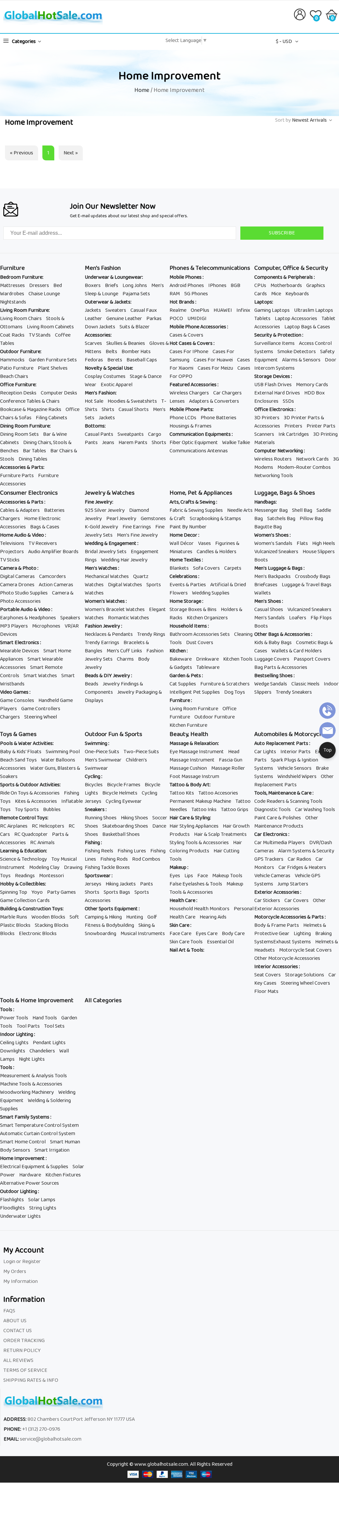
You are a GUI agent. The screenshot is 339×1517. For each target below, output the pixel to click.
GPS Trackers (268, 859)
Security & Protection (278, 335)
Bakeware (181, 659)
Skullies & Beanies (125, 343)
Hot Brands (182, 302)
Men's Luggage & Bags (279, 568)
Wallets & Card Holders (296, 651)
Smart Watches (40, 676)
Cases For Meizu (215, 368)
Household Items (189, 626)
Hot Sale (94, 401)
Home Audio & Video (22, 535)
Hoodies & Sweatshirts (132, 401)
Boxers (93, 285)
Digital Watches (125, 585)
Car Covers (296, 900)
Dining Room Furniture (25, 426)
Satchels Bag (281, 518)
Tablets (262, 318)
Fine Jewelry (98, 502)
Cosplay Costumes (105, 376)
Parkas (154, 318)
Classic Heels (305, 684)
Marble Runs (13, 917)
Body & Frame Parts (276, 925)
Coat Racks (12, 335)
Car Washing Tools (315, 809)
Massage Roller (228, 768)
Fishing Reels (99, 851)
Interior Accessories (276, 967)
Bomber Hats (136, 352)
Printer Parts (321, 426)
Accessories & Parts (21, 467)
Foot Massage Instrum (194, 776)
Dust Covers (199, 642)
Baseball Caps (141, 360)
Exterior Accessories (277, 892)
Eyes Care (207, 933)
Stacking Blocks (52, 925)
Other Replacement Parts (294, 780)
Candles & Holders (216, 552)
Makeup (178, 867)
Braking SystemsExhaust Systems (293, 937)
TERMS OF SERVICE (25, 1370)
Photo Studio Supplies (24, 593)
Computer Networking (279, 451)
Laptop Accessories (296, 318)
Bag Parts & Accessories (280, 667)
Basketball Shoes (121, 834)
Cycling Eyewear (124, 801)
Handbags (265, 502)
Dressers (39, 285)
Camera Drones (17, 585)
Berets (114, 360)
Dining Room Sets (19, 434)
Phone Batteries (218, 418)
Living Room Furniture (24, 310)
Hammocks (12, 360)
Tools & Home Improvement (36, 1000)
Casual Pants (99, 434)
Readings (25, 876)
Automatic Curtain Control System (37, 1133)
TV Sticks (10, 560)
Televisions (12, 543)
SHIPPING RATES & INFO (30, 1380)
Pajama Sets (136, 294)
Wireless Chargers (189, 393)
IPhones (217, 285)
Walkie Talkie (236, 442)
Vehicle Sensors (294, 768)
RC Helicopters (48, 826)
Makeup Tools (227, 876)
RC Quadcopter (31, 834)
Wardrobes (12, 294)
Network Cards (312, 459)
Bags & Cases (44, 527)
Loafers (297, 618)
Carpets (232, 568)
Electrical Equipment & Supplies (34, 1167)
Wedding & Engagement (111, 543)
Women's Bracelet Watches (115, 609)
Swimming (96, 743)
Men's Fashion (103, 268)
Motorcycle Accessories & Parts (289, 917)
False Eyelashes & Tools (196, 884)
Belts (111, 352)
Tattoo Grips (234, 809)
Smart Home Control (23, 1142)
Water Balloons (58, 760)
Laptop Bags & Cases (307, 327)
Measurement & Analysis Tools (33, 1076)
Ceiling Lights (14, 1043)
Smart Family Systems (25, 1117)
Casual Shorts (134, 409)
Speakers (70, 618)
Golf (152, 917)
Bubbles (52, 809)
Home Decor (184, 535)
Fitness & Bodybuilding (109, 925)
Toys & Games (18, 734)
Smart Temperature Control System (39, 1125)
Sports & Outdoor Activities (30, 785)
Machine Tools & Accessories (31, 1084)
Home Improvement (23, 1158)
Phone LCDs (183, 418)
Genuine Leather (124, 318)
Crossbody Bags (312, 576)
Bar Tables (34, 451)
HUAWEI (223, 310)
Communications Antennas (199, 451)
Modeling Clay (44, 867)
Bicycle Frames (123, 785)
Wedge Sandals (270, 684)
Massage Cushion (188, 768)
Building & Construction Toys (31, 909)
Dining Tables (33, 459)
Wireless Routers (273, 459)
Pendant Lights (49, 1043)
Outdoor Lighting (19, 1191)
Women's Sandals (273, 543)
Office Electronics (274, 409)
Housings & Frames (191, 426)
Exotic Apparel (116, 385)
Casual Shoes (268, 609)
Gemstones (153, 518)
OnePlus (200, 310)
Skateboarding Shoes (125, 826)
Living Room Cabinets (50, 327)
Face (202, 876)
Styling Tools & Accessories (199, 843)
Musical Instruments (143, 933)
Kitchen (178, 651)
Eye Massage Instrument (197, 752)
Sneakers (95, 809)
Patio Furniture (16, 368)
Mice (276, 294)
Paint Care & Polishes (277, 818)
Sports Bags (117, 892)
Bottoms (95, 426)
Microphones (46, 626)
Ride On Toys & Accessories (30, 793)
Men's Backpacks (272, 576)
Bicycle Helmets (119, 793)
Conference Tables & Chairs (30, 401)
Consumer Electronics (29, 493)
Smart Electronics (20, 642)
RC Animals (42, 843)
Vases (204, 543)
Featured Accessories (194, 385)
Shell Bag (302, 510)
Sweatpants (131, 434)
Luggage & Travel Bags (306, 585)
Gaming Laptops (272, 310)
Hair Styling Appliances (194, 826)
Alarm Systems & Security (306, 851)
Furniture (12, 268)
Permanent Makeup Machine (200, 801)
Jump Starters (292, 884)
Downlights (12, 1051)
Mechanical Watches (107, 576)
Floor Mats (266, 991)
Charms (125, 659)
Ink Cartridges (293, 434)
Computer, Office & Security (291, 268)
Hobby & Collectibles (22, 884)
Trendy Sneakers (294, 692)
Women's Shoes (272, 535)
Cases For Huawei (213, 360)
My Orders (14, 1271)
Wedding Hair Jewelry (124, 560)
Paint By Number (188, 527)
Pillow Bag (311, 518)
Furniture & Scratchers (225, 684)
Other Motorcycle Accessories (287, 958)
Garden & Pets (186, 676)
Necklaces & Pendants (109, 634)
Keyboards (297, 294)
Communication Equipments (201, 434)
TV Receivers (42, 543)
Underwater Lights (20, 1216)
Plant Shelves (53, 368)
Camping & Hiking (103, 917)
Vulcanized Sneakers (276, 552)
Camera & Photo (18, 568)
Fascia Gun (230, 760)
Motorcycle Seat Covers (305, 950)
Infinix (243, 310)
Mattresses (12, 285)
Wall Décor (182, 543)
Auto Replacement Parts (281, 743)
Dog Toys (234, 692)
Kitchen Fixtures (63, 1175)
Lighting (302, 933)
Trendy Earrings (102, 642)
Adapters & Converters (214, 401)
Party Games (61, 892)
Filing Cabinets (51, 418)
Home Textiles (186, 560)
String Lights (42, 1208)
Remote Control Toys (23, 818)
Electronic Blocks (38, 933)
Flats (302, 543)
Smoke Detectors (296, 352)
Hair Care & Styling (190, 818)
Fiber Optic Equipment (194, 442)
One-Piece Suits (102, 752)
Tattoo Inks (204, 809)
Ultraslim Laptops (313, 310)
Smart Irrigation (52, 1150)
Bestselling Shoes (274, 676)
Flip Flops (321, 618)
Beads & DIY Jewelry (108, 676)
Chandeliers (42, 1051)
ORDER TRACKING (24, 1340)
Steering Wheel (40, 717)
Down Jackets (100, 327)
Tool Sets (54, 1026)
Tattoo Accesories (218, 793)
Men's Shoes (268, 601)
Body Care (233, 933)
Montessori (51, 876)
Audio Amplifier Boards (53, 552)
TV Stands (40, 335)
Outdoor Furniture (20, 352)
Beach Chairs (14, 376)
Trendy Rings (151, 634)
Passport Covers (312, 659)
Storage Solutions (304, 975)
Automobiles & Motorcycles (290, 734)
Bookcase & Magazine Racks (30, 409)
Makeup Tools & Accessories (206, 888)
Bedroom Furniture (21, 277)
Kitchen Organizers (207, 618)
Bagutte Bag (268, 527)
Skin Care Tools (186, 942)
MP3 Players (14, 626)
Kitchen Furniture (188, 725)
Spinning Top (13, 892)
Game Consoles (17, 700)
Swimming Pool (63, 752)
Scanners (264, 434)
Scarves (93, 343)
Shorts (159, 442)
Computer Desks (59, 393)
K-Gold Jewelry (101, 527)
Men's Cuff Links (124, 651)
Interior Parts (295, 752)
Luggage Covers (271, 659)
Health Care (183, 900)
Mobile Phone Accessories (198, 327)
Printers (293, 426)
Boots (261, 560)
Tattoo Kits (182, 793)
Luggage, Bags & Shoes (284, 493)
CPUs (260, 285)
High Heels (323, 543)
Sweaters (115, 310)
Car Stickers (267, 900)
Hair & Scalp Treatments (220, 834)
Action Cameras (56, 585)
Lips (188, 876)
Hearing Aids (213, 917)
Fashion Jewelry (103, 626)
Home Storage (186, 601)
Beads (91, 684)
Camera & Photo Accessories (36, 597)
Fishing (93, 843)
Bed (57, 285)
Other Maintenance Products (286, 822)
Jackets (93, 310)
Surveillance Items (274, 343)
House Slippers (319, 552)
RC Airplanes (13, 826)
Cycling (93, 776)
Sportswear (98, 876)
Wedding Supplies (210, 593)
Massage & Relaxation (194, 743)
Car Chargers (227, 393)
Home (141, 90)
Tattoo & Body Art (190, 785)
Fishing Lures (132, 851)
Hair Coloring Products (206, 847)
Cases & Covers (186, 335)
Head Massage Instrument (204, 756)
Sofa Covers (206, 568)
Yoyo (37, 892)
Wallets (262, 593)
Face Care (180, 933)
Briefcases (265, 585)
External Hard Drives (277, 393)
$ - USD (284, 41)
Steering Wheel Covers (305, 983)
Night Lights (32, 1059)
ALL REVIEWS (18, 1360)
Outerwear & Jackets (107, 302)
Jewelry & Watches (109, 493)
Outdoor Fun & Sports (113, 734)
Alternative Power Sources (29, 1183)
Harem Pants (133, 442)
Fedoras (94, 360)
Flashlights (12, 1200)
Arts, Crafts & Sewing (193, 502)
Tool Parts (28, 1026)
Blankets (179, 568)
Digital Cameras (17, 576)
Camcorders (52, 576)
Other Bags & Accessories (282, 634)
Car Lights (265, 752)
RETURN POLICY (22, 1350)
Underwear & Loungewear (113, 277)
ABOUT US (14, 1321)
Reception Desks (18, 393)
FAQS (9, 1311)
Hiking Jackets (121, 884)
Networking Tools (273, 476)
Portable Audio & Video (25, 609)
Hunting (134, 917)
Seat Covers (267, 975)
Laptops (263, 302)
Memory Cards (312, 385)
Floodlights (12, 1208)
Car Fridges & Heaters (302, 867)
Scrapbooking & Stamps (215, 518)
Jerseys (93, 884)
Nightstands (13, 302)
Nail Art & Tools (186, 950)
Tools (6, 1009)
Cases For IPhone (189, 352)
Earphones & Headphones (28, 618)
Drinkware (207, 659)
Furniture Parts (17, 476)
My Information (20, 1281)
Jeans (108, 442)
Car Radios (299, 859)
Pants (146, 884)
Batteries (54, 510)
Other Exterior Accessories (290, 904)
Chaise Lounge (44, 294)
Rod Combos (146, 859)
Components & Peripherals (284, 277)
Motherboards (286, 285)
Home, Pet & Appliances (201, 493)
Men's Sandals (269, 618)
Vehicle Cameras (272, 876)
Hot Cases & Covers (192, 343)
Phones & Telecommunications (210, 268)
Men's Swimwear (103, 760)
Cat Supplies (183, 684)
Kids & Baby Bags (273, 642)
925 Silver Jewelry (105, 510)
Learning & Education (23, 851)
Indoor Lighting (17, 1034)
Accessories (98, 335)
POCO (176, 318)
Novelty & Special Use (108, 368)
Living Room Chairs (21, 318)
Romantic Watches (128, 618)
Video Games (14, 692)
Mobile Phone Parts (191, 409)
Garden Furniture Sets (53, 360)
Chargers (10, 518)
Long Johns (134, 285)
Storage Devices (272, 376)
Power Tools (14, 1018)
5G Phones (196, 294)
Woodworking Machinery (27, 1092)
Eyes (175, 876)
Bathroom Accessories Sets (200, 634)
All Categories (103, 1000)
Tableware (207, 667)
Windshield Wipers (296, 776)
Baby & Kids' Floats (20, 752)
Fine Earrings (136, 527)
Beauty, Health (189, 734)
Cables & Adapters (20, 510)
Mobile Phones (186, 277)
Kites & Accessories (36, 801)
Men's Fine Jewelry (137, 535)
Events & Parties (188, 585)
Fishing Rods (114, 859)
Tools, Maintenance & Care (283, 793)
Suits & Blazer (135, 327)
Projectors (12, 552)
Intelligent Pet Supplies (195, 692)
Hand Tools (44, 1018)
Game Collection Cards (25, 900)
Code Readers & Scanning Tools (288, 801)
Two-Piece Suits (141, 752)
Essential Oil (220, 942)
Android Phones (187, 285)
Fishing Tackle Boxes (107, 867)
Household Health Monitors (199, 909)
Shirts (108, 409)
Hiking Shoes (134, 818)
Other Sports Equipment (112, 909)
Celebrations (184, 576)
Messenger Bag (271, 510)
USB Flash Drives (273, 385)
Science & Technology (23, 859)
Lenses (177, 401)
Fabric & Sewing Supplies (196, 510)
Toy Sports (27, 809)
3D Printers (266, 418)
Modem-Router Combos (304, 467)
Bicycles (94, 785)
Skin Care (180, 925)
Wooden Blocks (48, 917)
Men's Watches (101, 568)
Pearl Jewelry (121, 518)
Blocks (7, 933)
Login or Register (22, 1261)
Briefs (111, 285)
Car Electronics (271, 834)
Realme (178, 310)
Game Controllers (40, 709)
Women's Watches (105, 601)
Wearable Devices (19, 651)
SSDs (288, 401)
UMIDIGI (197, 318)
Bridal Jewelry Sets (105, 552)
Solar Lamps (41, 1200)
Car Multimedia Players (279, 843)
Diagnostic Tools (272, 809)
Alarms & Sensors (301, 360)
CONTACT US (17, 1331)
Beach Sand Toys (18, 760)
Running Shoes (101, 818)
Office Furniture (17, 385)
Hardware (30, 1175)
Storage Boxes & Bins (193, 609)
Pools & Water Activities (26, 743)
